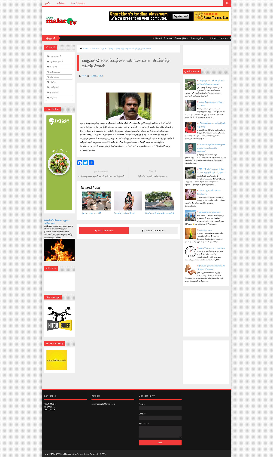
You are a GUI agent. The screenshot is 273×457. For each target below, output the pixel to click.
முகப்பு (47, 3)
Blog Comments (105, 230)
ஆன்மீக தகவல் (56, 61)
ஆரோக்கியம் (55, 56)
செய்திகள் (54, 87)
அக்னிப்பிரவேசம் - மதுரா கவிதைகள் (56, 222)
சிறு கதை (54, 76)
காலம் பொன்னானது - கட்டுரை (212, 247)
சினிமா (53, 82)
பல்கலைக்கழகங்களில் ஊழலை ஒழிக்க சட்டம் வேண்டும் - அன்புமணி (211, 148)
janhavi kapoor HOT (214, 38)
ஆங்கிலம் (61, 3)
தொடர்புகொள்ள (78, 3)
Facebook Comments (154, 230)
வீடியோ (53, 97)
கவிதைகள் (55, 71)
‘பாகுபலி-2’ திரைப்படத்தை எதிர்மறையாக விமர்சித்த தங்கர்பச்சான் (125, 48)
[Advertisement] (128, 266)
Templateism (83, 454)
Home (85, 48)
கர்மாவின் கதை (205, 229)
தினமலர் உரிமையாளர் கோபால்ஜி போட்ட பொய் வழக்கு (170, 38)
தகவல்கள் (54, 92)
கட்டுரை (53, 66)
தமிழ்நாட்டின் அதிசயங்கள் (210, 211)
